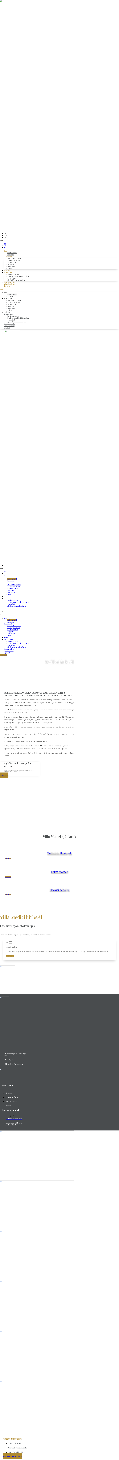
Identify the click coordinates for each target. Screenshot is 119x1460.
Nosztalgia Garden (13, 261)
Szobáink (10, 255)
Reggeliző (10, 264)
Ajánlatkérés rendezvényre (16, 280)
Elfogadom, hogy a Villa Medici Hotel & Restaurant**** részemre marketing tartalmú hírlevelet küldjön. (43, 952)
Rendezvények (8, 272)
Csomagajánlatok (9, 282)
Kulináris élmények (59, 853)
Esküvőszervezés (13, 274)
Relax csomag (59, 872)
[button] (59, 241)
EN (6, 235)
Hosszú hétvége (59, 890)
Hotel (5, 251)
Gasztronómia (8, 257)
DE (6, 237)
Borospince (11, 266)
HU (6, 233)
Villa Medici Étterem (14, 259)
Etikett (9, 268)
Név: (7, 942)
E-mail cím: (10, 947)
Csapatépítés (11, 278)
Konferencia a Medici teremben (18, 276)
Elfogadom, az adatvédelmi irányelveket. (95, 952)
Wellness (7, 270)
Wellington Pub (12, 262)
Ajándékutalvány (9, 284)
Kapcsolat (7, 286)
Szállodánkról (12, 253)
